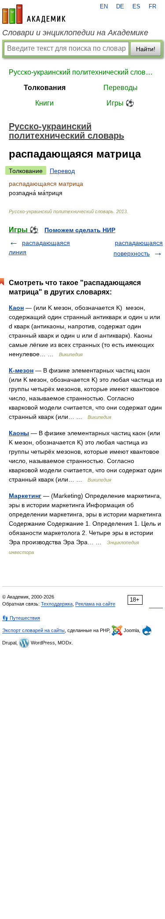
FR (152, 7)
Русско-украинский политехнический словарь (82, 72)
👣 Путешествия (21, 618)
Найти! (145, 49)
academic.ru (34, 14)
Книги (44, 103)
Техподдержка (57, 603)
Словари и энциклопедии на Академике (75, 32)
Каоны (19, 433)
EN (104, 7)
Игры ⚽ (120, 103)
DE (120, 7)
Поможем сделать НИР (79, 230)
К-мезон (21, 370)
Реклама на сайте (95, 603)
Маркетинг (25, 495)
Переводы (120, 87)
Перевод (62, 170)
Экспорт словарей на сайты (33, 630)
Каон (16, 307)
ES (136, 7)
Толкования (45, 87)
